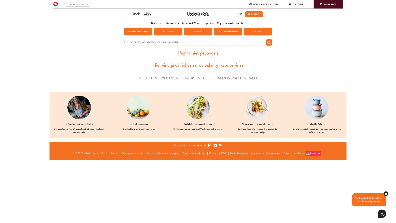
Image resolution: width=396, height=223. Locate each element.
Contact (213, 153)
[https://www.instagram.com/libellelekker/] (210, 145)
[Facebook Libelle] (205, 145)
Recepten (148, 78)
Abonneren (258, 153)
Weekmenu (171, 78)
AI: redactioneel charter (193, 153)
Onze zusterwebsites (294, 153)
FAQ (223, 153)
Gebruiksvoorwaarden (132, 153)
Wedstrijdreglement (239, 153)
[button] (328, 4)
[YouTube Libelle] (215, 145)
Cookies (150, 153)
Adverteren (274, 153)
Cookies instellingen (168, 153)
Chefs (208, 78)
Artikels (192, 78)
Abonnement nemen (237, 78)
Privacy (114, 153)
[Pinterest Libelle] (221, 145)
